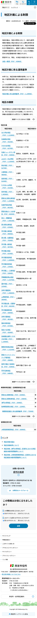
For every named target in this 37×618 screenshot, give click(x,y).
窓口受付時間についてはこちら (11, 574)
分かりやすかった (10, 513)
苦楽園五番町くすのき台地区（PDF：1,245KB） (8, 339)
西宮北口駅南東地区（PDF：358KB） (14, 399)
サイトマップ (6, 536)
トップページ (14, 7)
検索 (29, 4)
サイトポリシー (7, 552)
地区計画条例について (11, 445)
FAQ (17, 4)
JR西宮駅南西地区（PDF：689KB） (13, 429)
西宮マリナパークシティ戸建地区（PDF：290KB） (8, 357)
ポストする (31, 23)
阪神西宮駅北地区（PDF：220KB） (13, 406)
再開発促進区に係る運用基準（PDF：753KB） (18, 411)
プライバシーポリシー (9, 556)
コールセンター (23, 4)
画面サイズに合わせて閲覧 (21, 119)
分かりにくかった (24, 513)
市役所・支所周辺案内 (16, 596)
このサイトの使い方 (8, 544)
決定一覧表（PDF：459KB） (12, 61)
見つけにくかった (24, 520)
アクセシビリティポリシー (10, 548)
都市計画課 (18, 471)
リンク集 (5, 559)
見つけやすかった (10, 520)
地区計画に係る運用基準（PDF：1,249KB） (17, 94)
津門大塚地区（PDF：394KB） (12, 402)
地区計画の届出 (9, 442)
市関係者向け (6, 540)
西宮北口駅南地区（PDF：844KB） (13, 395)
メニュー (34, 4)
